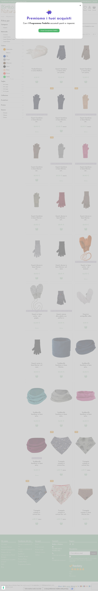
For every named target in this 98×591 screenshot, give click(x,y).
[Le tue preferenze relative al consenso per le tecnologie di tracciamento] (3, 587)
